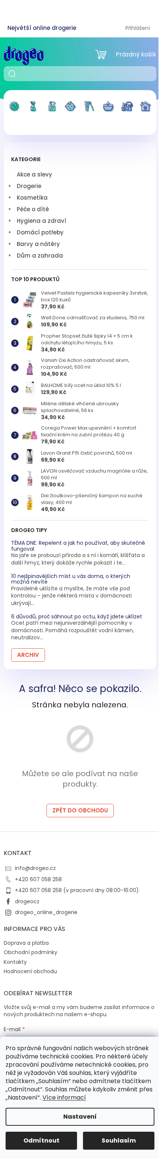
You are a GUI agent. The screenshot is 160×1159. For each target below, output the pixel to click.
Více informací (64, 1097)
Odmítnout (41, 1140)
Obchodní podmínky (30, 952)
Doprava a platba (26, 943)
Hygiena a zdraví (41, 221)
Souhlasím (119, 1140)
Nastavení (80, 1116)
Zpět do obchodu (80, 810)
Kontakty (15, 962)
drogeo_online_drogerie (46, 912)
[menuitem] (14, 111)
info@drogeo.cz (35, 868)
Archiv (28, 655)
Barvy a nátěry (38, 244)
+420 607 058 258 (38, 879)
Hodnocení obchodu (30, 971)
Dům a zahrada (40, 255)
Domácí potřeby (40, 232)
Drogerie (29, 186)
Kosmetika (32, 198)
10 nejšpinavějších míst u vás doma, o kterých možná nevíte (70, 579)
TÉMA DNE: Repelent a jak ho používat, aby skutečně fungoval (78, 546)
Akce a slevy (34, 174)
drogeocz (27, 901)
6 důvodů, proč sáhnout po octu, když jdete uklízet (76, 617)
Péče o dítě (33, 209)
